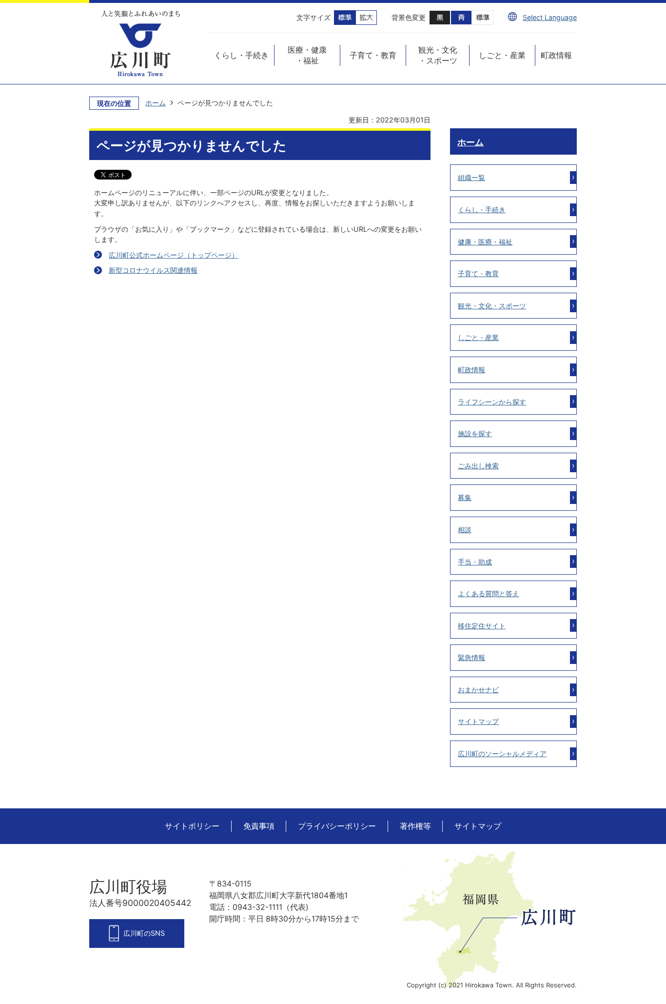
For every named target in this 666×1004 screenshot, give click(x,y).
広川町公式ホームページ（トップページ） (173, 255)
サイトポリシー (192, 826)
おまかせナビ (478, 689)
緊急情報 (471, 657)
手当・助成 (475, 562)
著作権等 (415, 826)
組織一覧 (471, 177)
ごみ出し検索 (478, 466)
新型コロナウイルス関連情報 (153, 270)
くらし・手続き (482, 209)
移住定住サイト (482, 626)
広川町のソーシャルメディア (502, 753)
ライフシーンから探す (492, 402)
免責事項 (258, 826)
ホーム (155, 103)
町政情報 (471, 369)
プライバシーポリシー (337, 826)
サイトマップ (478, 721)
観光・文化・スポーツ (492, 305)
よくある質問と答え (488, 593)
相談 (464, 529)
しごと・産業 (478, 337)
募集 (464, 497)
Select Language (550, 17)
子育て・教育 (478, 273)
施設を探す (475, 433)
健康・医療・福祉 (485, 242)
